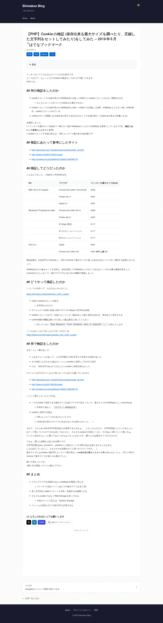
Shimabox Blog (33, 6)
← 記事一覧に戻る (30, 598)
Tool (36, 54)
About (32, 18)
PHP (29, 54)
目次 (34, 64)
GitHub (44, 54)
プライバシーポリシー (82, 610)
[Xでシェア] (28, 522)
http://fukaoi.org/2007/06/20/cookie (47, 154)
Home (24, 18)
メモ (52, 54)
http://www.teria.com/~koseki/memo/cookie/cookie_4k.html (58, 149)
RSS (96, 610)
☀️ (138, 5)
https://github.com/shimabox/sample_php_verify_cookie (51, 334)
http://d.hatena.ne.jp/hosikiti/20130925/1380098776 (55, 159)
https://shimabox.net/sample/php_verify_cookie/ (47, 294)
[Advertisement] (81, 550)
